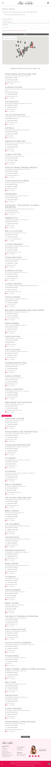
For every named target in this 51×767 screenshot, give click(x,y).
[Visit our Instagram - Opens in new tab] (33, 756)
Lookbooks (19, 748)
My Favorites (5, 748)
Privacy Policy (5, 753)
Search (25, 34)
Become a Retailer (21, 754)
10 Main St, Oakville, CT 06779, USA (13, 338)
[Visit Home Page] (25, 3)
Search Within (5, 24)
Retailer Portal (20, 755)
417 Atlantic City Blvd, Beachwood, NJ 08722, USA (17, 433)
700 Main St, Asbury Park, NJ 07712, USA (15, 364)
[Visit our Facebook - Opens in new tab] (30, 756)
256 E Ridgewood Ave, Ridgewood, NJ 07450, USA (17, 129)
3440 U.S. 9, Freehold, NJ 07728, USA (14, 377)
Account (4, 750)
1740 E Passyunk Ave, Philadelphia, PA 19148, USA (17, 565)
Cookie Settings (6, 756)
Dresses (4, 747)
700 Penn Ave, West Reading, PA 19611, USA (15, 684)
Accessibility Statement (7, 755)
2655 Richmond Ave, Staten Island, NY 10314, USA (17, 246)
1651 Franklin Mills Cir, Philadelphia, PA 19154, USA (17, 460)
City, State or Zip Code (7, 18)
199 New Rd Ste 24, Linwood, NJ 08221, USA (15, 670)
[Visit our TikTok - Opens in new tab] (38, 756)
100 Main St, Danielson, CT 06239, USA (14, 605)
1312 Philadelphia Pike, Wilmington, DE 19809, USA (17, 710)
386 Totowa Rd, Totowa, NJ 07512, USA (14, 156)
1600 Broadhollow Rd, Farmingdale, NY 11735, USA (17, 169)
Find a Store (5, 751)
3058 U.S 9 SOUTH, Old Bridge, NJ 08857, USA (16, 325)
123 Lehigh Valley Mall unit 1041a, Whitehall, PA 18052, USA (20, 473)
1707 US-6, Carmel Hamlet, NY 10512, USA (15, 182)
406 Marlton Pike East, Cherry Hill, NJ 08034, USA (17, 539)
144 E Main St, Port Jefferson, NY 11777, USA (15, 232)
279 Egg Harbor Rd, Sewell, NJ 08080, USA (15, 618)
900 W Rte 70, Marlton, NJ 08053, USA (14, 512)
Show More (25, 736)
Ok (49, 763)
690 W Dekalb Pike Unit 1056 (12, 578)
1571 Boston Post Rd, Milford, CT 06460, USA (16, 259)
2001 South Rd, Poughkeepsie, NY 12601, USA (16, 272)
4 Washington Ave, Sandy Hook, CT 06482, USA (16, 219)
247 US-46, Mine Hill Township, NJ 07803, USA (16, 298)
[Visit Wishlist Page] (48, 3)
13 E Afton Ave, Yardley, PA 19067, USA (14, 420)
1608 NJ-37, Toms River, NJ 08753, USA (14, 404)
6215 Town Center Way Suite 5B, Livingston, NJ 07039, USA (19, 209)
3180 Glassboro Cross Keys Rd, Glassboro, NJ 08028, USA (19, 644)
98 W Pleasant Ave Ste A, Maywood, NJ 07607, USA (17, 116)
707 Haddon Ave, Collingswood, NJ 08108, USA (17, 552)
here (33, 765)
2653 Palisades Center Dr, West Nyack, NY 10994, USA (18, 103)
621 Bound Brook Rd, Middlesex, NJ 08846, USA (16, 312)
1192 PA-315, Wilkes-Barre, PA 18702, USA (15, 591)
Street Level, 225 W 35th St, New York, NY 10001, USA (18, 143)
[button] (3, 3)
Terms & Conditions (6, 752)
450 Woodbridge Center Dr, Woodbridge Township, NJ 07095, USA (22, 285)
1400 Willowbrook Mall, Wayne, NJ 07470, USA (16, 195)
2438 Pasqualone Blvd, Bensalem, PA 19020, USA (17, 446)
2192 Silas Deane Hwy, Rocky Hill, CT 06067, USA (17, 391)
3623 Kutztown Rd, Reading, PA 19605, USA (15, 657)
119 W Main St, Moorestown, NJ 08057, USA (15, 486)
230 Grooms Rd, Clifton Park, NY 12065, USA (16, 697)
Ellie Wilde (15, 77)
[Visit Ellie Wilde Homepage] (7, 743)
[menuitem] (3, 3)
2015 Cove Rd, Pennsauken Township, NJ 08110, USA (17, 525)
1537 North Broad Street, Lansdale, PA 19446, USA (17, 499)
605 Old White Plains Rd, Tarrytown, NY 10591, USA (18, 75)
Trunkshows (20, 749)
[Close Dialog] (2, 764)
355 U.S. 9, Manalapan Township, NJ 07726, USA (16, 351)
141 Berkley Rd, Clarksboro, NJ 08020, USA (15, 631)
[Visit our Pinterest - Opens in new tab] (36, 756)
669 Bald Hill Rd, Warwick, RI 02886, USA (15, 723)
